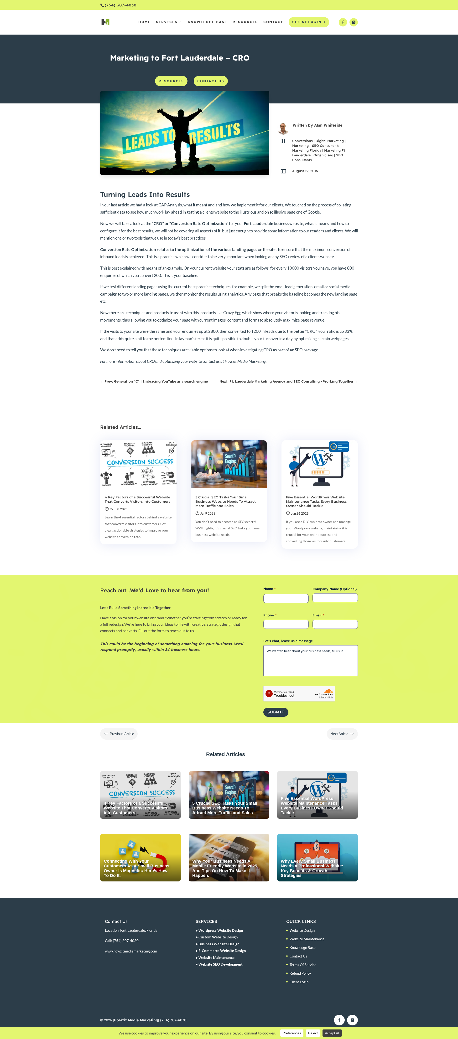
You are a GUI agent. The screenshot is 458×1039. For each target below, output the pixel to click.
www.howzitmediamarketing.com (131, 951)
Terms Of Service (303, 964)
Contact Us (298, 956)
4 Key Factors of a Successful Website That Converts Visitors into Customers (137, 499)
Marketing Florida (306, 150)
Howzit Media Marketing (136, 1020)
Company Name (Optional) (334, 589)
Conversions (302, 141)
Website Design (302, 930)
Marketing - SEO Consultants (315, 145)
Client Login (299, 982)
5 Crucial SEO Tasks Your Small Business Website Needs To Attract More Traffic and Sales (225, 501)
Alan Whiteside (328, 125)
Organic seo (323, 155)
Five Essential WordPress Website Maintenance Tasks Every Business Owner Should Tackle (316, 501)
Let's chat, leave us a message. (288, 641)
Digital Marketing (330, 141)
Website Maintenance (307, 939)
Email (318, 615)
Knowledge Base (303, 947)
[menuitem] (171, 81)
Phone (269, 615)
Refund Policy (300, 973)
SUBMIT (275, 712)
